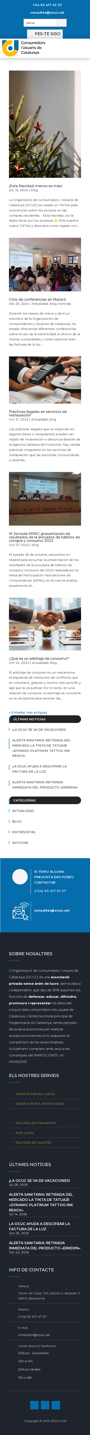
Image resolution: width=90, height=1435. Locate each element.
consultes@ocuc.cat (47, 12)
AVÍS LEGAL (25, 1133)
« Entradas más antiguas (28, 712)
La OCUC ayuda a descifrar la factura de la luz (39, 769)
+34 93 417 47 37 (47, 5)
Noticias (64, 304)
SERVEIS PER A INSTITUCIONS (40, 1104)
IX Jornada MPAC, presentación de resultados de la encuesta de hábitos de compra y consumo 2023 (44, 537)
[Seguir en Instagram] (45, 1405)
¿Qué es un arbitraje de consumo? (39, 658)
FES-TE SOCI (48, 33)
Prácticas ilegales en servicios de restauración (38, 413)
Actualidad (40, 304)
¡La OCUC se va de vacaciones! (39, 730)
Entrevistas (23, 832)
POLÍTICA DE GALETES (34, 1143)
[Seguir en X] (56, 1405)
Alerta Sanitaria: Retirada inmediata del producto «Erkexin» (45, 784)
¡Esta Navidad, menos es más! (35, 186)
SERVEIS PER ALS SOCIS (35, 1094)
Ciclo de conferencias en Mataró (37, 299)
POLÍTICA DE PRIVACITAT (36, 1123)
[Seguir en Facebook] (34, 1405)
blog (34, 190)
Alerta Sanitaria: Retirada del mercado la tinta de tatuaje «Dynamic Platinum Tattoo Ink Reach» (41, 748)
